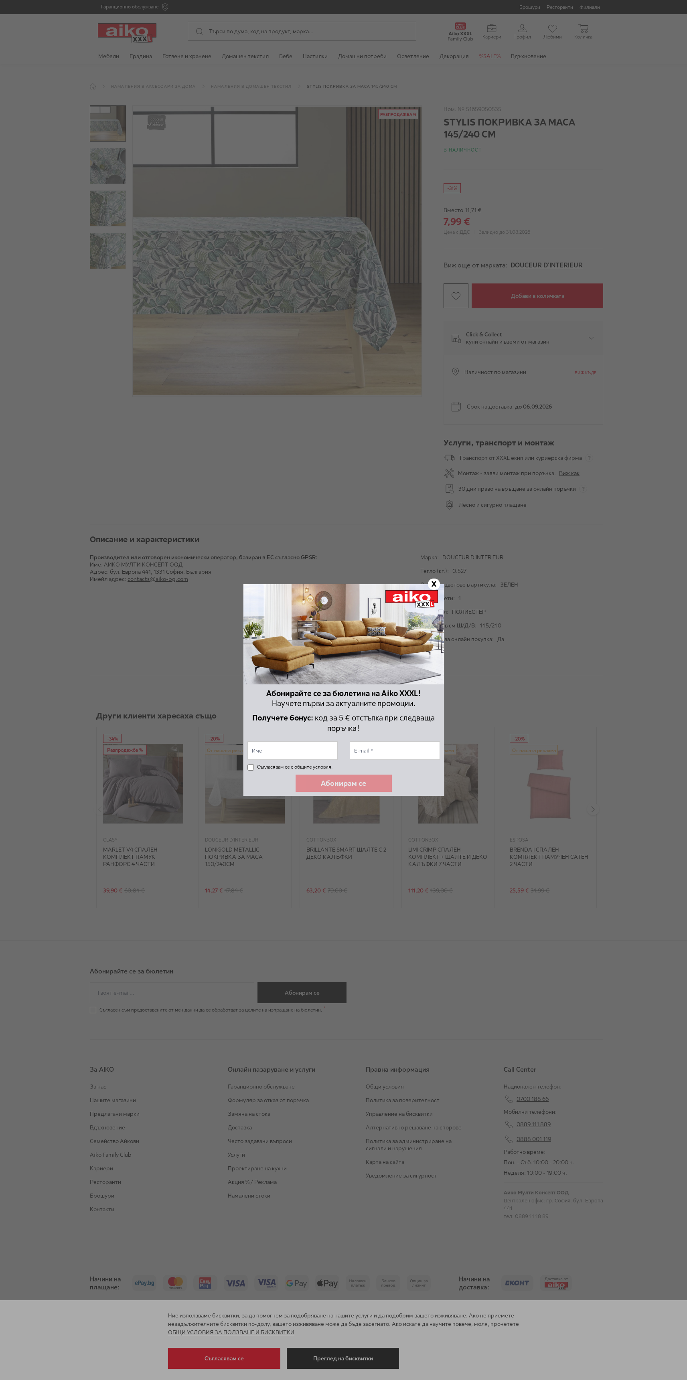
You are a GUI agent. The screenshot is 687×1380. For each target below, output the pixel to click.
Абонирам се (343, 783)
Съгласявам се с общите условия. (294, 767)
